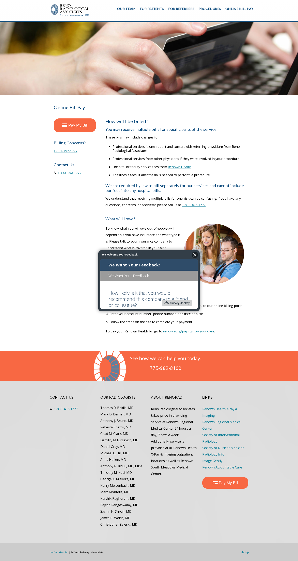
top (247, 552)
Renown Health (179, 167)
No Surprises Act (59, 552)
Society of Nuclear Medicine (223, 448)
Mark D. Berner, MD (115, 414)
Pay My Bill (77, 125)
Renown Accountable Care (222, 467)
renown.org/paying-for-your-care (188, 331)
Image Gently (212, 461)
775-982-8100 (165, 368)
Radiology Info (213, 454)
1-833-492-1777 (65, 151)
